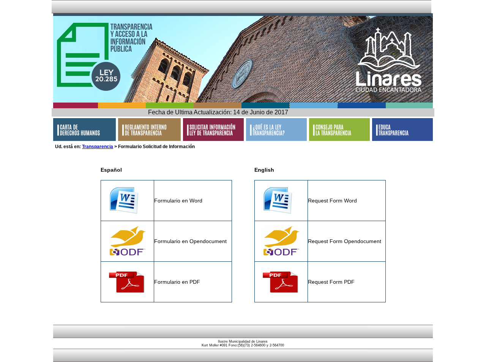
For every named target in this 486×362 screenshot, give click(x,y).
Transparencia (97, 146)
